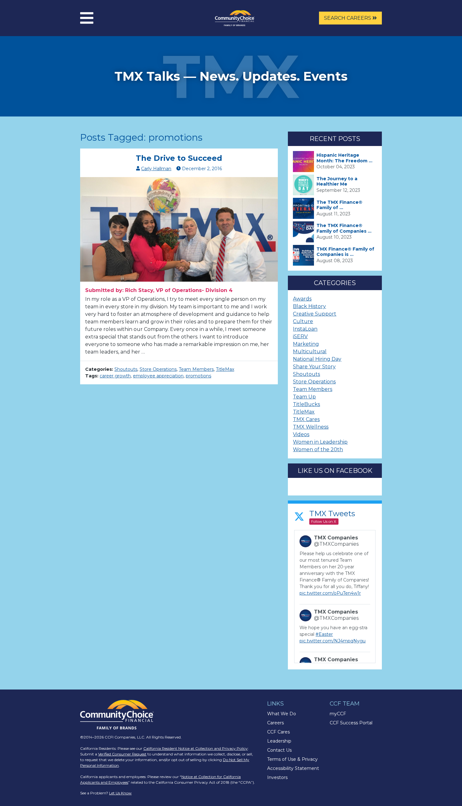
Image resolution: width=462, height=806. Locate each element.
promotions (198, 376)
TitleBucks (306, 404)
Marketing (306, 344)
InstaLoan (305, 329)
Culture (303, 321)
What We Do (281, 714)
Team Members (196, 369)
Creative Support (314, 314)
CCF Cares (278, 732)
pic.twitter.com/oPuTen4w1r (330, 593)
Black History (309, 306)
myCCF (338, 714)
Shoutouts (125, 369)
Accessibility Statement (293, 768)
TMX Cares (306, 419)
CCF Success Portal (351, 723)
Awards (302, 299)
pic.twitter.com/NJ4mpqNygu (333, 641)
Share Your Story (314, 367)
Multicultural (310, 351)
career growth (115, 376)
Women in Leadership (320, 442)
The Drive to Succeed (179, 158)
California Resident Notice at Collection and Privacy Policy (195, 748)
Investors (277, 777)
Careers (275, 723)
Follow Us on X (323, 521)
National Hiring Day (317, 359)
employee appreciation (158, 376)
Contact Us (279, 750)
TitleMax (225, 369)
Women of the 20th (318, 449)
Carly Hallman (156, 168)
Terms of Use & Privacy (292, 759)
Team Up (304, 397)
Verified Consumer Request (122, 754)
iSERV (300, 336)
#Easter (324, 634)
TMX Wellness (310, 427)
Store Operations (158, 369)
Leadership (279, 741)
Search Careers (348, 18)
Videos (301, 434)
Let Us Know (120, 793)
